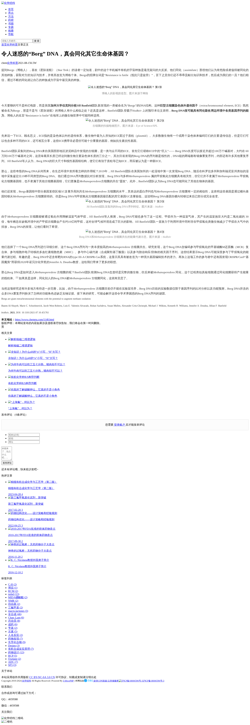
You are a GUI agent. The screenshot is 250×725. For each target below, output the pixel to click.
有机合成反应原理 (21, 648)
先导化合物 (17, 642)
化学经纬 (26, 680)
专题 (11, 27)
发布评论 (7, 463)
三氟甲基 (15, 607)
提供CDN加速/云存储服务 (106, 680)
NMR (13, 600)
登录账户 (119, 424)
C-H (12, 584)
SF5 (12, 665)
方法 (11, 16)
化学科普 (12, 44)
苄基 (12, 627)
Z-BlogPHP (68, 680)
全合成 (14, 614)
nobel (13, 594)
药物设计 (16, 652)
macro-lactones (18, 611)
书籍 (11, 23)
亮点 (11, 12)
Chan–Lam (16, 617)
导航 (11, 34)
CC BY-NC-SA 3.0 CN (42, 677)
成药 (12, 624)
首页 (11, 9)
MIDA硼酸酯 (17, 597)
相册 (11, 30)
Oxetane (14, 658)
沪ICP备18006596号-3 (153, 680)
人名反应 (15, 635)
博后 (12, 587)
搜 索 (36, 41)
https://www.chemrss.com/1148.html (34, 319)
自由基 (14, 604)
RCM (13, 591)
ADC (13, 661)
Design (14, 645)
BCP (12, 655)
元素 (12, 631)
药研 (11, 20)
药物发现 (15, 638)
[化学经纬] (8, 3)
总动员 (14, 620)
